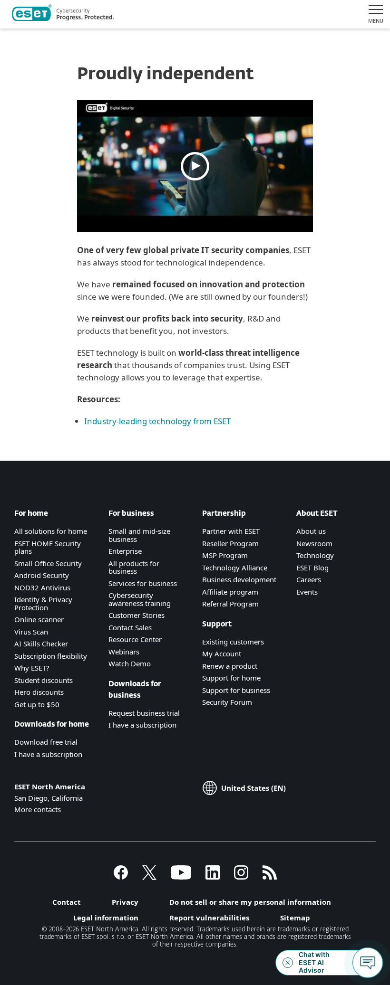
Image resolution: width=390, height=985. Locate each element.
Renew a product (229, 666)
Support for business (236, 690)
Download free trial (46, 742)
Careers (308, 579)
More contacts (37, 809)
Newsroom (314, 543)
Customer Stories (136, 615)
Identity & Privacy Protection (43, 603)
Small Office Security (48, 563)
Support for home (231, 677)
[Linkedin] (212, 876)
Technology (315, 555)
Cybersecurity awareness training (139, 599)
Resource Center (135, 639)
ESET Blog (312, 567)
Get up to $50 (36, 704)
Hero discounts (39, 692)
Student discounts (43, 680)
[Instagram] (241, 876)
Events (307, 592)
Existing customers (233, 641)
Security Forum (227, 702)
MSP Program (225, 555)
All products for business (133, 567)
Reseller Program (230, 543)
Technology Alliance (234, 567)
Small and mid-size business (139, 535)
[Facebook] (120, 876)
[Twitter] (149, 876)
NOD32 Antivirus (42, 587)
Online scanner (39, 619)
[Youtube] (181, 876)
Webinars (123, 651)
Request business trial (144, 713)
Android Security (41, 575)
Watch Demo (129, 663)
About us (311, 531)
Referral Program (230, 603)
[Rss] (269, 876)
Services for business (142, 583)
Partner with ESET (231, 531)
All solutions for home (50, 531)
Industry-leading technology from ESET (157, 421)
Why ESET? (31, 667)
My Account (221, 653)
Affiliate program (230, 592)
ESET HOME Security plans (47, 547)
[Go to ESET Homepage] (63, 14)
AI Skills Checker (41, 643)
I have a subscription (48, 754)
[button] (195, 166)
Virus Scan (31, 631)
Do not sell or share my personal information (250, 902)
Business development (239, 579)
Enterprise (125, 551)
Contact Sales (130, 627)
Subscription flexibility (50, 656)
